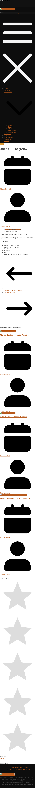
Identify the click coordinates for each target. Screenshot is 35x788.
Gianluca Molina (5, 226)
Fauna (10, 128)
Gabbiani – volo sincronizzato (13, 290)
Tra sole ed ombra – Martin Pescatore (15, 498)
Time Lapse (7, 134)
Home (6, 88)
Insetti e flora (12, 130)
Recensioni (7, 139)
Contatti (6, 141)
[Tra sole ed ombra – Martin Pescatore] (13, 495)
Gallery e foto (8, 92)
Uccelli (10, 125)
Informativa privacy (23, 769)
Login (2, 758)
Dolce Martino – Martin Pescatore (13, 417)
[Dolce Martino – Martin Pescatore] (7, 413)
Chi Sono (7, 90)
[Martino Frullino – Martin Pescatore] (8, 331)
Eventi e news (8, 137)
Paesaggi (10, 127)
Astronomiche (12, 132)
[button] (19, 123)
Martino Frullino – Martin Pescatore (14, 335)
